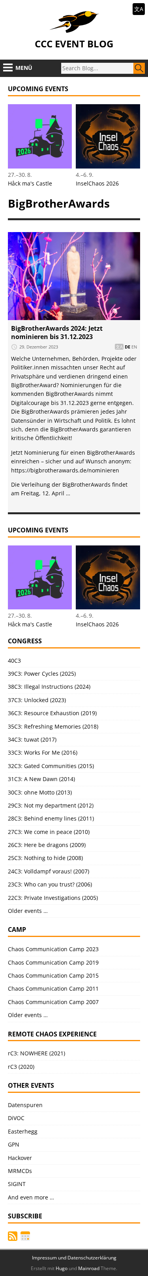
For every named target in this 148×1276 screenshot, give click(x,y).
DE (127, 347)
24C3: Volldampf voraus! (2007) (48, 871)
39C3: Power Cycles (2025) (42, 673)
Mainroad (88, 1268)
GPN (13, 1144)
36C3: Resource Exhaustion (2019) (52, 713)
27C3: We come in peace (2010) (49, 832)
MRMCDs (20, 1171)
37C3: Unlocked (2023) (37, 700)
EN (134, 347)
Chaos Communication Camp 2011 (53, 988)
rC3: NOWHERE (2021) (36, 1053)
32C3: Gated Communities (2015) (51, 766)
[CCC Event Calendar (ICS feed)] (25, 1236)
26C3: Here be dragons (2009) (47, 845)
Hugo (61, 1268)
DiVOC (16, 1118)
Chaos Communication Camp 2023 (53, 949)
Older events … (28, 910)
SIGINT (17, 1184)
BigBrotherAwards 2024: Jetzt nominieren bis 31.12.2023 (57, 332)
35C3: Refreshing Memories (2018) (53, 726)
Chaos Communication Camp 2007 (53, 1002)
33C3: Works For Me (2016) (42, 752)
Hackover (20, 1158)
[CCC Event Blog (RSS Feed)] (12, 1236)
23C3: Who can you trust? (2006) (50, 884)
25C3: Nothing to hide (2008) (45, 858)
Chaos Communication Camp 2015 (53, 975)
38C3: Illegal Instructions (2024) (49, 686)
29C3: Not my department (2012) (51, 805)
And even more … (31, 1197)
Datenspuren (25, 1105)
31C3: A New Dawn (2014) (41, 779)
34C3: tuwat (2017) (32, 739)
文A (138, 9)
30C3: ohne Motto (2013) (40, 792)
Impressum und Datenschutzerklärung (74, 1257)
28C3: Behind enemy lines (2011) (51, 818)
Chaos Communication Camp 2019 (53, 962)
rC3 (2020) (21, 1066)
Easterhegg (22, 1131)
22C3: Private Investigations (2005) (53, 897)
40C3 (14, 660)
